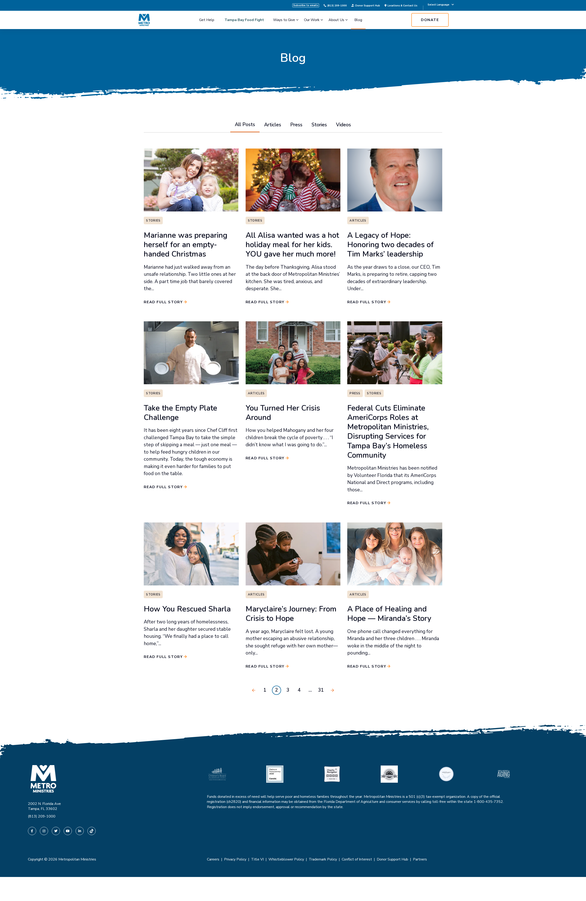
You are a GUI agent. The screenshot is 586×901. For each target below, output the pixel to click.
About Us (336, 19)
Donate (430, 19)
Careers (213, 859)
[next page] (332, 690)
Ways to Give (284, 19)
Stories (319, 125)
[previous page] (253, 690)
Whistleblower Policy (286, 859)
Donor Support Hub (367, 5)
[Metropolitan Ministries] (144, 20)
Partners (420, 859)
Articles (272, 125)
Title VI (257, 859)
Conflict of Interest (357, 859)
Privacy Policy (235, 859)
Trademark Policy (323, 859)
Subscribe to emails (305, 5)
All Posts (245, 124)
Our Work (312, 19)
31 (321, 690)
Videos (343, 125)
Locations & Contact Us (402, 5)
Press (296, 125)
